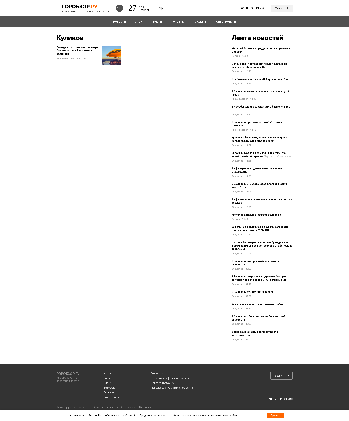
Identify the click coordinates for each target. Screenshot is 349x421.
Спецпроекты (112, 397)
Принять (275, 415)
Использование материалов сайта (172, 387)
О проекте (157, 373)
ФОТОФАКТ (178, 21)
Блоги (107, 383)
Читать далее (88, 55)
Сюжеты (109, 392)
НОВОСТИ (119, 21)
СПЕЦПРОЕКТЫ (226, 21)
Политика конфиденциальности (170, 378)
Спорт (107, 378)
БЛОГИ (157, 21)
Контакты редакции (162, 383)
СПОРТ (139, 21)
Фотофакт (110, 387)
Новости (109, 373)
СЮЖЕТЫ (201, 21)
